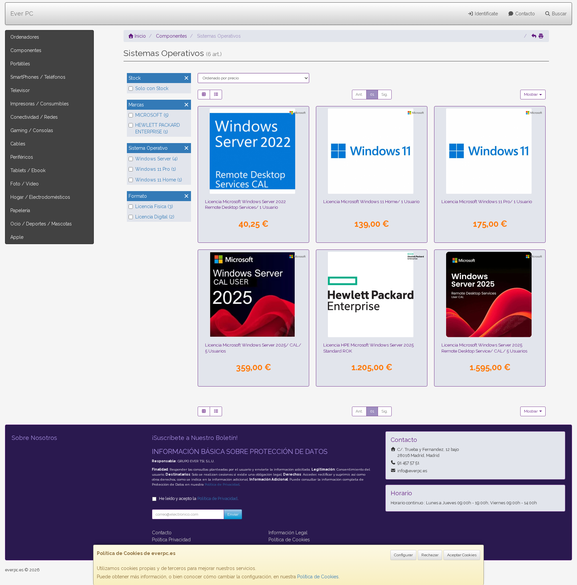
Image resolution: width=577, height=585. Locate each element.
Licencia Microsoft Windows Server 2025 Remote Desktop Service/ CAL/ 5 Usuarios (484, 347)
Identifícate (485, 13)
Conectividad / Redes (34, 117)
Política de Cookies (318, 576)
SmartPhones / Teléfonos (37, 77)
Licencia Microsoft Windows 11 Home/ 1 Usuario (371, 201)
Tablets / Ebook (27, 170)
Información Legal (288, 532)
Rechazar (429, 555)
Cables (17, 143)
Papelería (20, 210)
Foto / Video (24, 183)
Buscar (559, 13)
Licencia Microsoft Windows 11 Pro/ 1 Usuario (486, 201)
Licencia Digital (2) (154, 216)
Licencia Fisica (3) (154, 206)
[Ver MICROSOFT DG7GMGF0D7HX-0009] (253, 151)
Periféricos (21, 157)
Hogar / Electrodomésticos (40, 197)
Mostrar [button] (531, 94)
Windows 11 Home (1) (158, 179)
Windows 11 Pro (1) (155, 169)
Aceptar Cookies (461, 555)
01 (372, 94)
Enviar (232, 514)
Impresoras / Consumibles (39, 103)
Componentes (25, 50)
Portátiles (20, 63)
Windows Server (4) (156, 158)
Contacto (524, 13)
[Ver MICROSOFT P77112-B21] (253, 294)
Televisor (20, 90)
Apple (16, 237)
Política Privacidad (171, 539)
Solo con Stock (151, 88)
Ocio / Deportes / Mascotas (41, 223)
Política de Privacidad (222, 484)
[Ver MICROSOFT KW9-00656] (372, 151)
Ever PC (21, 13)
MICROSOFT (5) (152, 115)
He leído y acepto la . (198, 498)
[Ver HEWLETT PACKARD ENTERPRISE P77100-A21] (372, 294)
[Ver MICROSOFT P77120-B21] (490, 294)
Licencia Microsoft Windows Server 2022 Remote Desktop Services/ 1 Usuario (245, 204)
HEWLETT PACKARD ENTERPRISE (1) (157, 128)
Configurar (403, 555)
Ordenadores (24, 37)
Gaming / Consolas (31, 130)
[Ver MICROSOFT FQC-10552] (490, 151)
